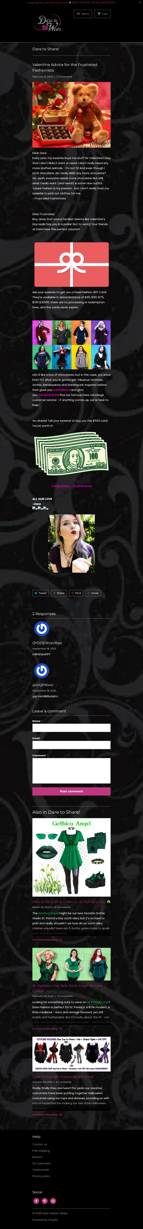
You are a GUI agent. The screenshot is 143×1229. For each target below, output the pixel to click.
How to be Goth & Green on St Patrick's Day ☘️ (71, 902)
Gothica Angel (48, 913)
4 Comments (64, 1082)
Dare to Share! (45, 49)
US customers (41, 1163)
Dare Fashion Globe (55, 1213)
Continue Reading (45, 940)
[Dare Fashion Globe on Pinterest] (45, 1201)
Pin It (78, 593)
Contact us (39, 1144)
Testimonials (40, 1170)
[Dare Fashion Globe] (47, 25)
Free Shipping (41, 1151)
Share (60, 593)
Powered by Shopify (45, 1220)
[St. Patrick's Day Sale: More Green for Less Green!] (71, 964)
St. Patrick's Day (98, 1002)
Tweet (42, 593)
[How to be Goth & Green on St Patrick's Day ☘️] (71, 857)
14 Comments (62, 907)
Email (95, 593)
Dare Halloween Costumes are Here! (63, 1077)
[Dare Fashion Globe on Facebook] (36, 1201)
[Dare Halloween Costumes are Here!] (71, 1054)
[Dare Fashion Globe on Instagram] (53, 1201)
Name (37, 721)
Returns (37, 1157)
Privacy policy (41, 1176)
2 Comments (64, 76)
